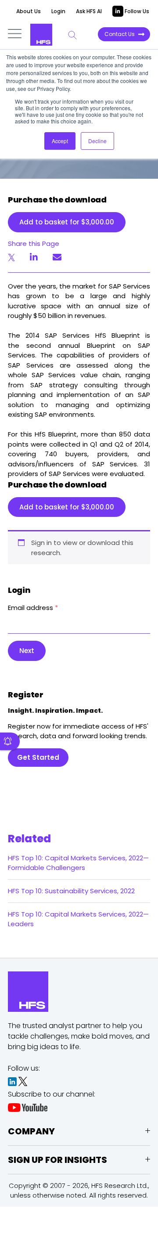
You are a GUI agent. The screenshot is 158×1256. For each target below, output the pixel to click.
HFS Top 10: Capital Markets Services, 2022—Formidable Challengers (78, 862)
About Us (28, 11)
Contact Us (119, 34)
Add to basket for (66, 222)
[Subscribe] (10, 741)
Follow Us (136, 11)
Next (26, 650)
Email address (33, 607)
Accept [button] (60, 140)
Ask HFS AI (89, 11)
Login (58, 11)
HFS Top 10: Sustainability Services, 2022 (71, 890)
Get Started (38, 757)
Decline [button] (97, 140)
